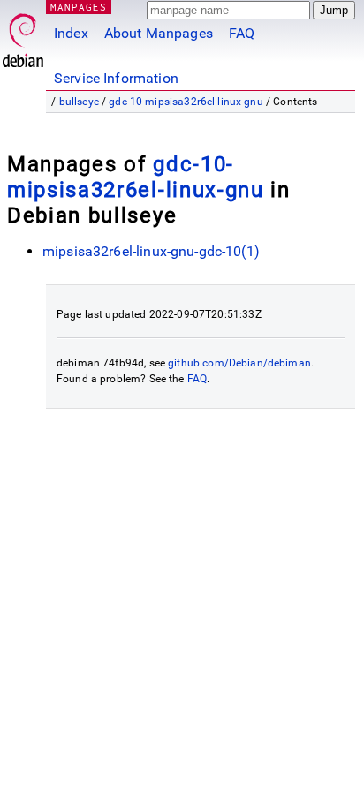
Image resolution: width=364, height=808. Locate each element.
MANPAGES (78, 6)
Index (71, 33)
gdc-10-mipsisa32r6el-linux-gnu (186, 101)
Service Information (116, 78)
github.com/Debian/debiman (239, 363)
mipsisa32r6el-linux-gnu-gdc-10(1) (151, 251)
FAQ (241, 33)
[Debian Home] (23, 36)
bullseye (79, 101)
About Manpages (158, 33)
